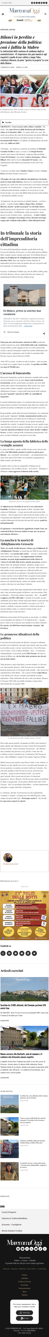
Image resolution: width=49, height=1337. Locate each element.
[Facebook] (32, 3)
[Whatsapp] (46, 3)
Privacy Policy (31, 1269)
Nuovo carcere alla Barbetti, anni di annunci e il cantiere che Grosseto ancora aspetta (21, 1055)
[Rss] (39, 3)
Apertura (4, 30)
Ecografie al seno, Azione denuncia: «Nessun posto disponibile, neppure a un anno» (33, 1165)
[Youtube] (42, 3)
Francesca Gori (10, 863)
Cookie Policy (42, 1269)
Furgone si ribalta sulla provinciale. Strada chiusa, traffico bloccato (32, 1142)
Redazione (6, 1269)
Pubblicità (22, 1269)
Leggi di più (4, 1020)
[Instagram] (37, 3)
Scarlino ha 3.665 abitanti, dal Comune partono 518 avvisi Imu (23, 1006)
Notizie (12, 30)
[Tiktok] (44, 3)
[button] (3, 14)
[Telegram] (34, 3)
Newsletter (14, 1269)
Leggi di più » (24, 1100)
